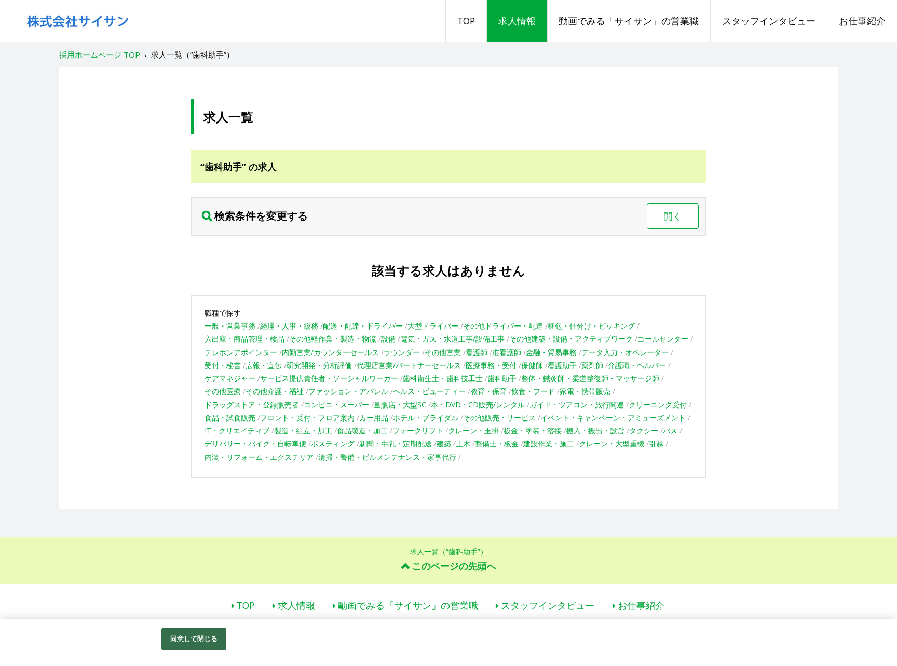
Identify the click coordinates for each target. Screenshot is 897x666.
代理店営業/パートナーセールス (409, 365)
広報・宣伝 (264, 365)
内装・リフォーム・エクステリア (259, 457)
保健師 (532, 365)
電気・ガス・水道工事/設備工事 (452, 339)
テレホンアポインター (241, 352)
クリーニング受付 (658, 405)
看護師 (476, 352)
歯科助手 (502, 378)
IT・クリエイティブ (237, 431)
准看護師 (506, 352)
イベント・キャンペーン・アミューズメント (613, 418)
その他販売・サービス (499, 418)
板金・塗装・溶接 (533, 431)
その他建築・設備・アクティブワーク (571, 339)
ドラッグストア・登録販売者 (252, 405)
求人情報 (517, 21)
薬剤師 (592, 365)
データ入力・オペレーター (625, 352)
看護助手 (562, 365)
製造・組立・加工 (303, 431)
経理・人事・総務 (289, 326)
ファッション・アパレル (348, 391)
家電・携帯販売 (585, 391)
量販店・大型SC (400, 405)
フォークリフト (417, 431)
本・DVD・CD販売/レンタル (478, 405)
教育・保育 (488, 391)
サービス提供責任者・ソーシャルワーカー (329, 378)
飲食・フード (533, 391)
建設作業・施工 (548, 443)
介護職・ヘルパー (637, 365)
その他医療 (223, 391)
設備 (388, 339)
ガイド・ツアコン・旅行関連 (576, 405)
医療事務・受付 (491, 365)
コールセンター (662, 339)
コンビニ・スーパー (336, 405)
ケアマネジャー (230, 378)
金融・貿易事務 (551, 352)
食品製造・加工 (362, 431)
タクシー (643, 431)
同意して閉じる (194, 638)
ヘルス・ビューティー (429, 391)
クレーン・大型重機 (611, 443)
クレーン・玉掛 (473, 431)
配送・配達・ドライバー (363, 326)
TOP (466, 21)
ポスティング (333, 443)
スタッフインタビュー (769, 21)
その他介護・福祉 (275, 391)
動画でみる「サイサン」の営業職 (629, 21)
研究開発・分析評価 (319, 365)
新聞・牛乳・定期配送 (395, 443)
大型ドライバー (432, 326)
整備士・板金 (497, 443)
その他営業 (443, 352)
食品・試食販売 (230, 418)
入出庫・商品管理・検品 (244, 339)
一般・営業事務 (230, 326)
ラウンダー (402, 352)
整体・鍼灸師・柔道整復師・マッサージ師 (590, 378)
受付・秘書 (223, 365)
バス (670, 431)
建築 (444, 443)
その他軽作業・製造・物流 (332, 339)
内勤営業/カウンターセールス (330, 352)
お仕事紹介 (862, 21)
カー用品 (373, 418)
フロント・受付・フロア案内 (307, 418)
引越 (656, 443)
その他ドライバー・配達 (503, 326)
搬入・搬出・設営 (595, 431)
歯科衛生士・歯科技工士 (443, 378)
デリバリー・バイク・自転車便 (255, 443)
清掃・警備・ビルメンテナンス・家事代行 (387, 457)
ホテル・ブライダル (425, 418)
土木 (463, 443)
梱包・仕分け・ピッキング (591, 326)
